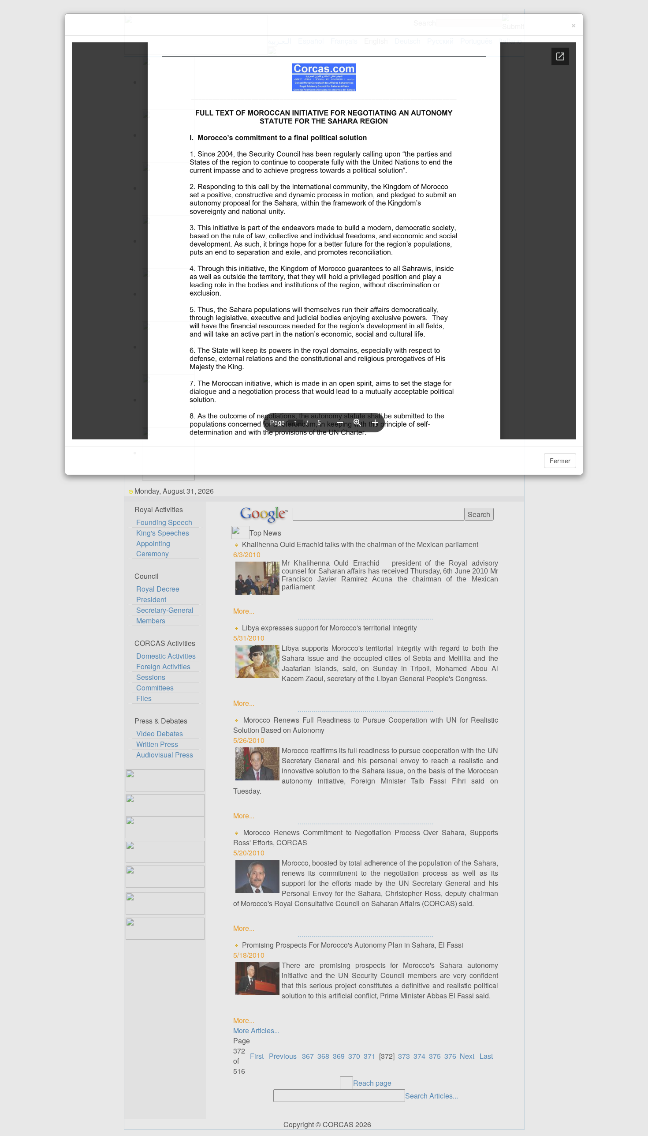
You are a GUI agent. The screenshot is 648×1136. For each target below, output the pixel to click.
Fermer (560, 460)
